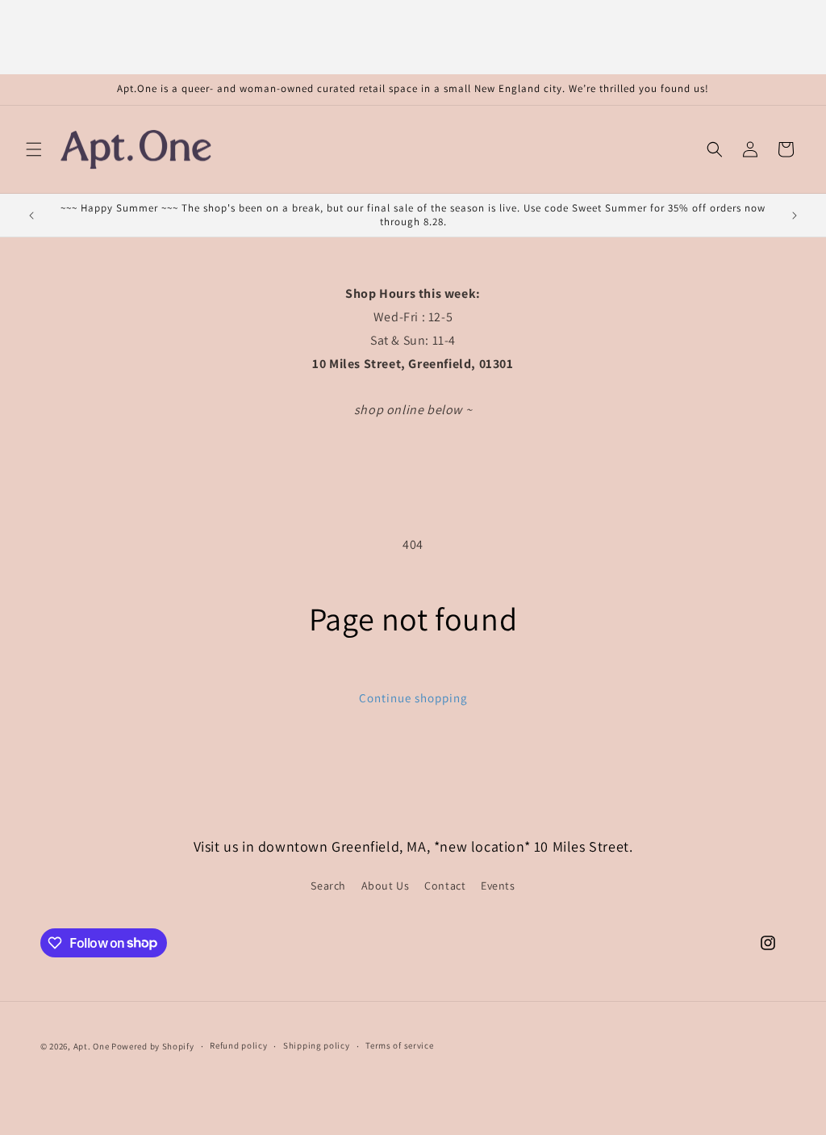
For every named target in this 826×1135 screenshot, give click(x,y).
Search (328, 885)
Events (498, 885)
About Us (385, 885)
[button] (34, 149)
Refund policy (238, 1045)
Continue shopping (413, 698)
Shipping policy (316, 1045)
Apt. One (91, 1046)
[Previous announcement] (31, 215)
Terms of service (399, 1045)
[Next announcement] (794, 215)
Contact (444, 885)
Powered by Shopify (152, 1046)
